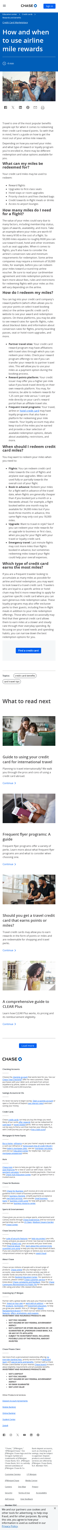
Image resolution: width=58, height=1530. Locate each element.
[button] (55, 1508)
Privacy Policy (10, 1526)
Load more (27, 1045)
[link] (4, 1435)
